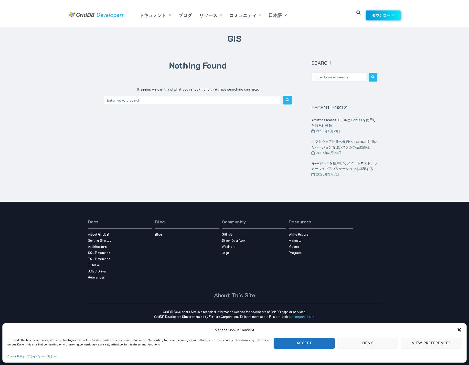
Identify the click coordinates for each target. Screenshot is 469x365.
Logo (225, 252)
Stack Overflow (233, 240)
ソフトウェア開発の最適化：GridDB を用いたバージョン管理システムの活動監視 (344, 144)
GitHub (227, 234)
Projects (295, 252)
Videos (294, 246)
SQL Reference (99, 252)
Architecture (97, 246)
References (96, 277)
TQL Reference (99, 259)
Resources (300, 222)
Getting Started (99, 240)
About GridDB (98, 234)
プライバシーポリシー (41, 356)
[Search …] (358, 12)
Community (234, 222)
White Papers (299, 234)
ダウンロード (383, 15)
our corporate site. (302, 316)
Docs (93, 222)
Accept (304, 343)
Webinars (229, 246)
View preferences (431, 343)
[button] (459, 329)
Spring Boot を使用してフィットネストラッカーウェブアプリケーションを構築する (344, 166)
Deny (367, 343)
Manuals (295, 240)
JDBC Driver (97, 271)
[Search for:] (192, 100)
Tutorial (94, 265)
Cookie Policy (16, 356)
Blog (160, 222)
